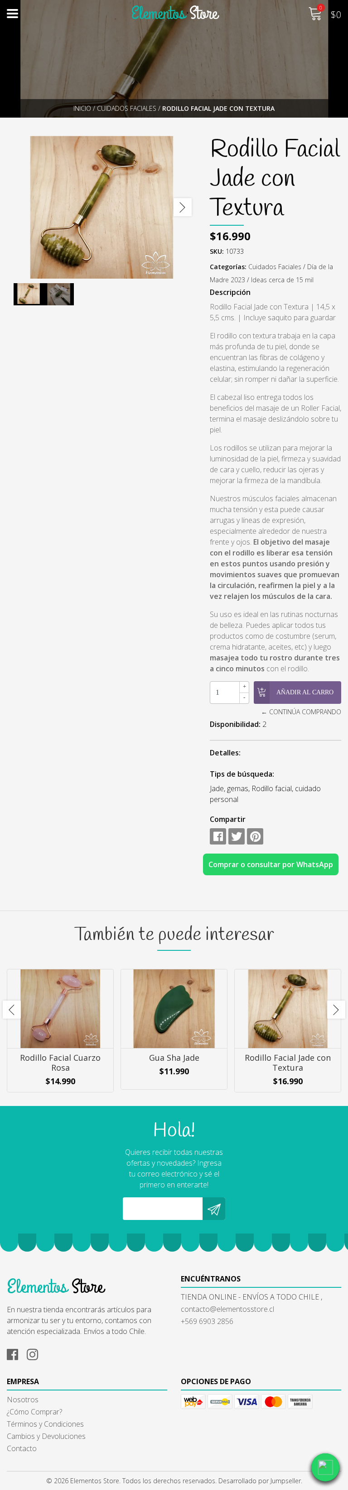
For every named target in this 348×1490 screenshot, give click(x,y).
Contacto (22, 1448)
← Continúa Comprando (301, 711)
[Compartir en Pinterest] (255, 836)
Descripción (230, 292)
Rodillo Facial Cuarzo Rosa (60, 1062)
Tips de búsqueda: (242, 774)
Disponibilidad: (235, 724)
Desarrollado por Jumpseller (259, 1480)
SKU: (217, 251)
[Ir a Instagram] (36, 1353)
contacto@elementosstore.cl (227, 1309)
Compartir (228, 819)
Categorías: (228, 266)
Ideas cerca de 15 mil (282, 279)
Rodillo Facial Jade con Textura (288, 1062)
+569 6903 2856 (207, 1321)
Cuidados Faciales (126, 108)
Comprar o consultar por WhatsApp (270, 864)
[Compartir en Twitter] (236, 836)
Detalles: (225, 753)
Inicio (82, 108)
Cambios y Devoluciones (46, 1436)
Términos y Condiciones (45, 1424)
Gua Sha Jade (174, 1057)
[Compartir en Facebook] (218, 836)
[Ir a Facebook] (16, 1353)
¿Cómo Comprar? (34, 1412)
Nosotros (23, 1400)
